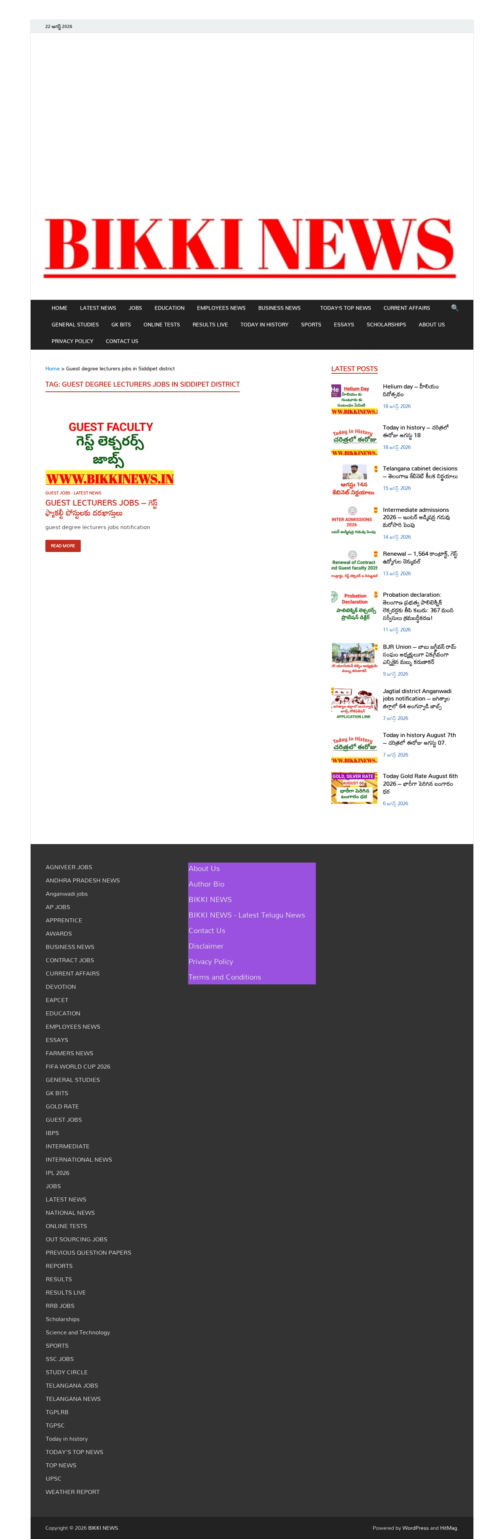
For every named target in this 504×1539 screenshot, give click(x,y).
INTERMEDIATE (68, 1146)
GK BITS (121, 324)
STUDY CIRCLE (67, 1372)
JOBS (135, 308)
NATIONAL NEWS (70, 1212)
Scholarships (386, 324)
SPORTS (311, 324)
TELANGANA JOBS (72, 1385)
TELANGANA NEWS (73, 1399)
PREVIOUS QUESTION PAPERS (88, 1252)
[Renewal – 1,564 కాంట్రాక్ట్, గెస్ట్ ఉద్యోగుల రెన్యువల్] (354, 554)
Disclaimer (206, 945)
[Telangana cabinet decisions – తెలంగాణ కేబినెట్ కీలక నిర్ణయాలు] (354, 469)
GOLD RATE (62, 1106)
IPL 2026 (57, 1173)
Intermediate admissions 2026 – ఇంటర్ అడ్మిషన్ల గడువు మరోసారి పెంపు (416, 517)
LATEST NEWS (98, 308)
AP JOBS (58, 907)
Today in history (265, 324)
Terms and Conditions (225, 976)
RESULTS (59, 1279)
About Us (432, 324)
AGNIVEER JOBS (69, 867)
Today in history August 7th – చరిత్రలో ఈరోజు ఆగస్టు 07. (419, 738)
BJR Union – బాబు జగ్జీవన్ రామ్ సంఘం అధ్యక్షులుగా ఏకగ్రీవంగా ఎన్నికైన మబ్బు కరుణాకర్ (419, 654)
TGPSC (55, 1425)
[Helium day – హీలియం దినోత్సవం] (354, 387)
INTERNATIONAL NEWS (79, 1159)
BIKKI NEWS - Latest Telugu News (247, 914)
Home (60, 308)
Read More (63, 546)
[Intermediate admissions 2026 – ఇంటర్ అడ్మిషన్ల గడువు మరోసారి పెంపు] (354, 510)
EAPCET (57, 1000)
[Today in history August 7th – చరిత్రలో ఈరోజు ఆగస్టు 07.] (354, 735)
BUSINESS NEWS (279, 308)
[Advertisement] (252, 117)
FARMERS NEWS (69, 1053)
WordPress (416, 1528)
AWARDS (59, 933)
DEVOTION (61, 987)
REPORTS (59, 1266)
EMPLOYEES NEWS (221, 308)
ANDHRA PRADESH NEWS (83, 880)
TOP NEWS (61, 1465)
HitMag (448, 1528)
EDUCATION (169, 308)
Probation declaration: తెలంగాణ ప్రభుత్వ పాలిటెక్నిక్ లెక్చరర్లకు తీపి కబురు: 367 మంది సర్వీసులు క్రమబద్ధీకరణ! (418, 606)
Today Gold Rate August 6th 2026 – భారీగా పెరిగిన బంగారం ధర (420, 783)
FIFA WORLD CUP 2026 (78, 1066)
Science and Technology (78, 1332)
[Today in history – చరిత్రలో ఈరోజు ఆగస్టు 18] (354, 428)
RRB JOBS (60, 1306)
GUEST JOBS (57, 493)
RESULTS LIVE (210, 324)
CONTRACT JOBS (70, 960)
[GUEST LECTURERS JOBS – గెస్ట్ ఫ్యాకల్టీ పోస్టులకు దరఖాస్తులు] (109, 444)
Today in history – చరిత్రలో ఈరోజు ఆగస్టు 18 (416, 431)
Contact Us (122, 341)
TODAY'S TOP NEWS (74, 1452)
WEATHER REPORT (73, 1492)
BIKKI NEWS (210, 899)
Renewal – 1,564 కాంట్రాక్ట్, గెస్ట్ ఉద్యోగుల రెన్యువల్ (420, 557)
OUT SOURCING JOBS (76, 1239)
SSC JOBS (60, 1359)
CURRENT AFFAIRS (407, 308)
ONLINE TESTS (162, 324)
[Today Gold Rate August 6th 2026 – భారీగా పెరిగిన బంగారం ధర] (354, 776)
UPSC (54, 1478)
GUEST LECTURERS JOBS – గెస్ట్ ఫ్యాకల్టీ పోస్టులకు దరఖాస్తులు (101, 507)
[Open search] (454, 308)
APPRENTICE (64, 920)
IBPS (52, 1133)
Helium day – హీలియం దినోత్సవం (411, 390)
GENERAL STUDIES (75, 324)
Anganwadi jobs (67, 893)
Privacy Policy (72, 341)
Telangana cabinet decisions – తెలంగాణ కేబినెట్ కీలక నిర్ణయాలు (420, 472)
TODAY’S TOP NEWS (345, 308)
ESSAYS (344, 324)
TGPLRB (57, 1412)
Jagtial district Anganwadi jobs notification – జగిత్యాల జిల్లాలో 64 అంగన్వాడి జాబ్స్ (417, 698)
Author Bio (206, 883)
